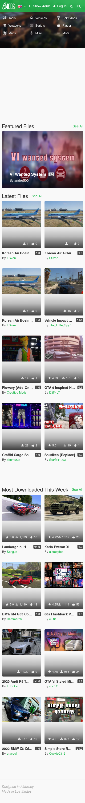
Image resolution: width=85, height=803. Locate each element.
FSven (11, 258)
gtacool (12, 753)
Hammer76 (14, 619)
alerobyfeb (56, 551)
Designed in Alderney (18, 786)
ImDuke (12, 686)
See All (78, 126)
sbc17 (53, 686)
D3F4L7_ (55, 392)
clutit (52, 619)
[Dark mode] (72, 6)
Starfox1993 (57, 459)
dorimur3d (13, 459)
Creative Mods (17, 392)
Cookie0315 (57, 753)
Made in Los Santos (17, 791)
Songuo (12, 551)
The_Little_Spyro (60, 325)
